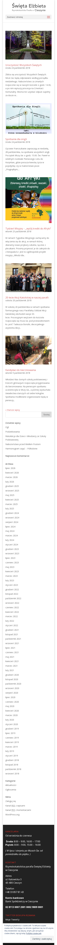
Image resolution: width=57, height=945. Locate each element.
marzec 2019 (11, 746)
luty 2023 (9, 580)
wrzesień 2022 (12, 603)
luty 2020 (9, 719)
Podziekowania (12, 431)
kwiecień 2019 (12, 742)
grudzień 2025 (12, 486)
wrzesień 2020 (12, 688)
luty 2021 (9, 670)
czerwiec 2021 (12, 652)
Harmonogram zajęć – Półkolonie (21, 448)
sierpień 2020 (11, 692)
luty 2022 (9, 620)
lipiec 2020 (10, 697)
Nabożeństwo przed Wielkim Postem (23, 444)
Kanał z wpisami (15, 805)
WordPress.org (12, 814)
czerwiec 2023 (12, 562)
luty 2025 (9, 508)
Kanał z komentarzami (18, 810)
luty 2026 (9, 481)
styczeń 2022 (11, 625)
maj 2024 (9, 531)
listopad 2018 (11, 764)
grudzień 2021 (12, 629)
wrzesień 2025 (12, 490)
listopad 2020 (11, 679)
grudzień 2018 (12, 760)
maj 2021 (9, 656)
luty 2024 (9, 540)
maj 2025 (9, 495)
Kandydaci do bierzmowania (20, 370)
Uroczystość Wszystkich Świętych (23, 65)
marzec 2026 (11, 477)
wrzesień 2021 (12, 643)
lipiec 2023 (10, 558)
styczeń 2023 (11, 585)
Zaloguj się (10, 801)
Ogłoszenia (10, 789)
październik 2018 (13, 769)
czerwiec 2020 (12, 701)
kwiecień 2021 (12, 661)
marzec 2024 (11, 535)
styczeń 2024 (11, 544)
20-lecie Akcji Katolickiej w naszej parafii (27, 297)
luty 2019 (9, 751)
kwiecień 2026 (12, 472)
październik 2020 (13, 683)
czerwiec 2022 (12, 607)
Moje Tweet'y (12, 919)
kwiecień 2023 (12, 571)
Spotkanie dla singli (16, 139)
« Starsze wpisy (12, 410)
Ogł (7, 427)
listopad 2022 (11, 593)
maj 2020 (9, 706)
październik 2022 (13, 598)
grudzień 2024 (12, 513)
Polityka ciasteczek (33, 933)
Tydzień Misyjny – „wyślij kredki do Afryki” (28, 228)
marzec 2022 (11, 616)
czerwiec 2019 (12, 737)
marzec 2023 (11, 576)
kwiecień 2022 (12, 612)
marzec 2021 (11, 665)
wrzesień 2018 (12, 773)
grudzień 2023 (12, 549)
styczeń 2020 (11, 724)
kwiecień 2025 (12, 499)
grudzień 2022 (12, 589)
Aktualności (10, 785)
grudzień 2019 (12, 728)
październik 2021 (13, 638)
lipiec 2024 (10, 526)
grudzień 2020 (12, 674)
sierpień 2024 (11, 522)
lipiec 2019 (10, 733)
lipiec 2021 (10, 647)
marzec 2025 (11, 504)
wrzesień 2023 (12, 553)
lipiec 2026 (10, 468)
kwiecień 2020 (12, 710)
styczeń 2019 (11, 755)
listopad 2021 (11, 634)
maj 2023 (9, 567)
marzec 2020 (11, 715)
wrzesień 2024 (12, 517)
